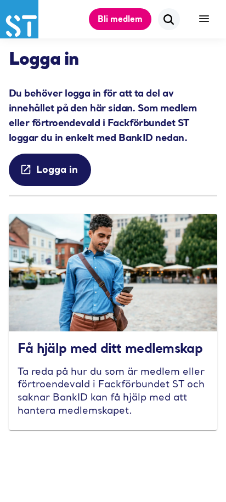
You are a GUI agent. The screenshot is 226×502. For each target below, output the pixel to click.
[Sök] (169, 19)
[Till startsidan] (19, 19)
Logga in (57, 169)
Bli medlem (120, 18)
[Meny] (204, 19)
